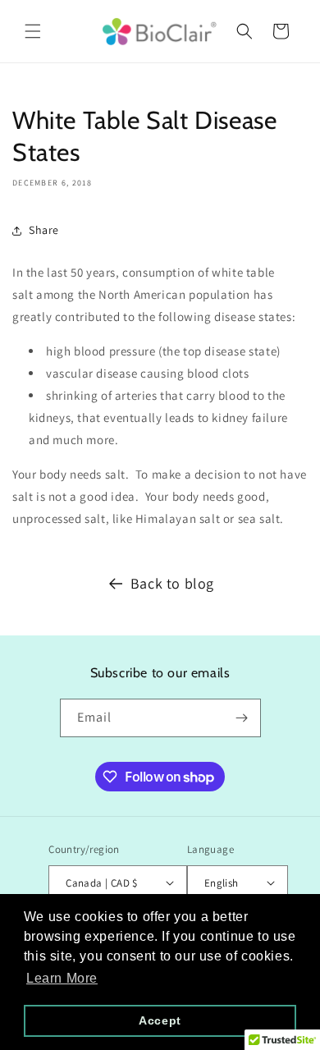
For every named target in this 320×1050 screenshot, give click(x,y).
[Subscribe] (242, 718)
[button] (33, 31)
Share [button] (44, 229)
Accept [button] (160, 1020)
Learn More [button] (62, 978)
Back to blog (172, 583)
